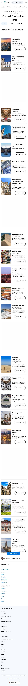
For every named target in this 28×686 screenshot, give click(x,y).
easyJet (3, 629)
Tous (4, 23)
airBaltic (3, 611)
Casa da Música (17, 234)
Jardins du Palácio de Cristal (18, 501)
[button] (2, 2)
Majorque (3, 659)
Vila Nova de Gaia (18, 288)
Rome (2, 654)
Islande (3, 649)
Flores (2, 596)
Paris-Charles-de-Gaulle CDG (8, 639)
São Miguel (3, 591)
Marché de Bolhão (18, 144)
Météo (9, 7)
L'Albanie (3, 652)
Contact (3, 671)
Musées (11, 23)
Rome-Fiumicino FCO (6, 621)
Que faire (3, 572)
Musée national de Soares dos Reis (18, 521)
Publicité (24, 676)
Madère (3, 593)
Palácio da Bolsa (18, 378)
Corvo (2, 601)
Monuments (20, 23)
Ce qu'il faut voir (5, 569)
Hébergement (4, 582)
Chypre (2, 657)
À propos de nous (5, 668)
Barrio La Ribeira (17, 251)
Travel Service (4, 636)
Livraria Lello (16, 110)
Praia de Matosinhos (16, 359)
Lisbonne (3, 588)
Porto (2, 7)
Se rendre (3, 577)
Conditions (13, 676)
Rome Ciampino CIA (6, 631)
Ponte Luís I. (16, 39)
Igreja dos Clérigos (18, 127)
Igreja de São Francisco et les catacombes (17, 181)
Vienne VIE (3, 613)
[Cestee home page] (7, 2)
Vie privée (19, 676)
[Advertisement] (14, 88)
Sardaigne (3, 624)
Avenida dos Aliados (16, 431)
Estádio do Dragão (18, 395)
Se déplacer (4, 579)
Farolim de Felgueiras (15, 540)
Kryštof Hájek (7, 558)
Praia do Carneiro (18, 306)
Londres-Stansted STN (6, 616)
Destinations (7, 11)
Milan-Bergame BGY (6, 626)
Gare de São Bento (18, 162)
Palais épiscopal (17, 413)
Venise (2, 646)
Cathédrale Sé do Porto (18, 58)
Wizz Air (3, 634)
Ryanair (3, 618)
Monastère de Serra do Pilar (18, 270)
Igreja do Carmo (17, 483)
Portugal (14, 11)
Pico (2, 598)
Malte (2, 644)
